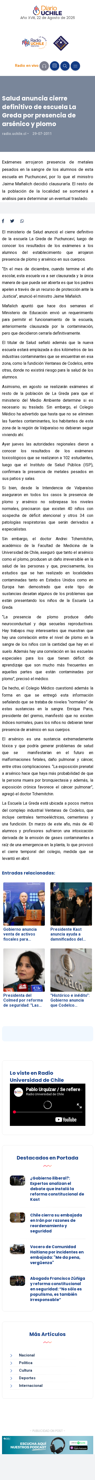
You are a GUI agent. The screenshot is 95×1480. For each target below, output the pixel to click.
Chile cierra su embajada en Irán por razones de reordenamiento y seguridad (56, 1223)
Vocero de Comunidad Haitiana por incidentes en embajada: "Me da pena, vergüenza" (57, 1254)
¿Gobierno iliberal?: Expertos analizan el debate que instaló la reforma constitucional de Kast (57, 1188)
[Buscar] (65, 66)
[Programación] (54, 66)
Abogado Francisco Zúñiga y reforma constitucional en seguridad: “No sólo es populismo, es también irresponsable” (57, 1289)
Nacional (27, 1355)
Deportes (27, 1378)
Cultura (25, 1370)
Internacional (31, 1385)
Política (25, 1363)
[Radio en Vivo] (44, 66)
